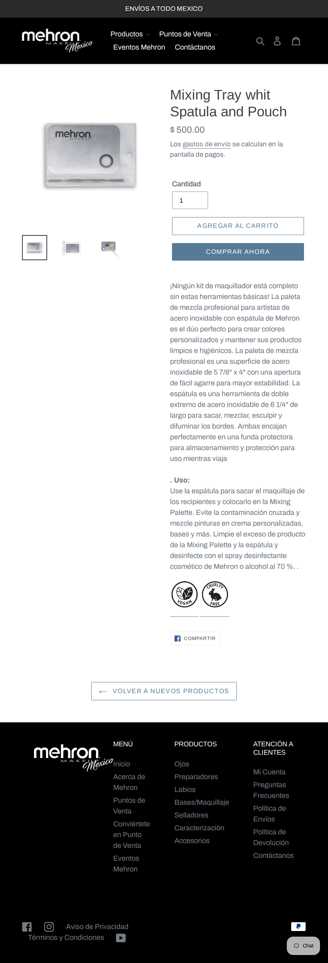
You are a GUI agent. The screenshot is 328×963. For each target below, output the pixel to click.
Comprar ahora (238, 251)
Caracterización (199, 828)
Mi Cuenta (269, 772)
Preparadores (196, 777)
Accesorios (192, 841)
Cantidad (186, 184)
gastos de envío (207, 144)
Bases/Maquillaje (201, 802)
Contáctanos (273, 855)
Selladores (191, 815)
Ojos (181, 764)
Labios (185, 790)
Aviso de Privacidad (97, 927)
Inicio (121, 764)
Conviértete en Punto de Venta (131, 834)
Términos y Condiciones (66, 937)
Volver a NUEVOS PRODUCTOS (170, 691)
